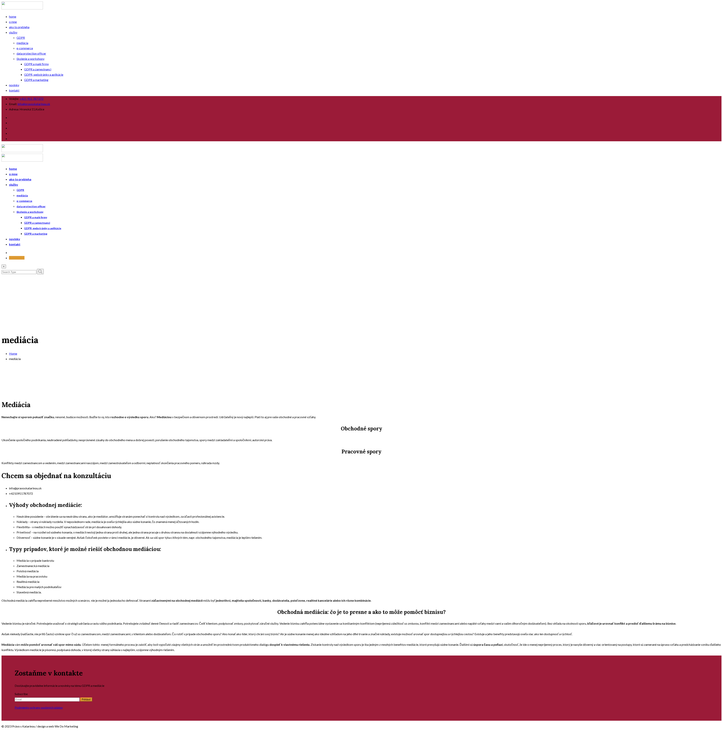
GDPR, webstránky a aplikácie (43, 74)
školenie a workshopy (30, 58)
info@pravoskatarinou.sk (34, 104)
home (12, 16)
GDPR (21, 37)
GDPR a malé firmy (36, 64)
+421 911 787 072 (31, 98)
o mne (13, 22)
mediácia (22, 43)
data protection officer (31, 53)
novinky (14, 85)
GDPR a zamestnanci (37, 69)
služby (13, 32)
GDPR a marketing (36, 80)
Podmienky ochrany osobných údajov (39, 707)
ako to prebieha (19, 27)
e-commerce (25, 48)
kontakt (14, 90)
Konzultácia (16, 258)
